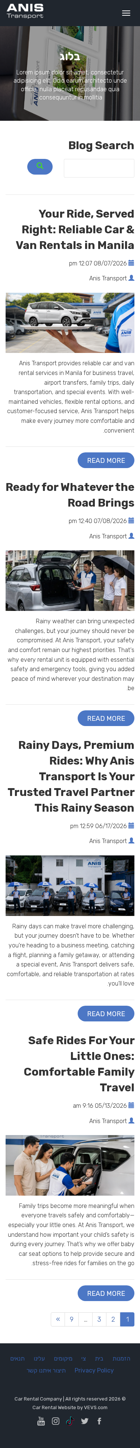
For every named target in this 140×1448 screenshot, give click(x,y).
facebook (99, 1421)
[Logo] (26, 10)
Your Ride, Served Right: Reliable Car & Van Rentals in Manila (75, 229)
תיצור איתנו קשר (46, 1370)
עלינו (39, 1358)
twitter (84, 1421)
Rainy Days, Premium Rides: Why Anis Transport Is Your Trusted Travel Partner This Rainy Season (70, 776)
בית (99, 1358)
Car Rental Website (54, 1407)
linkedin (70, 1421)
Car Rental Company (38, 1399)
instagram (55, 1421)
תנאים (17, 1358)
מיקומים (63, 1358)
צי (83, 1358)
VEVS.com (96, 1407)
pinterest (41, 1421)
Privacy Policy (94, 1370)
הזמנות (121, 1358)
